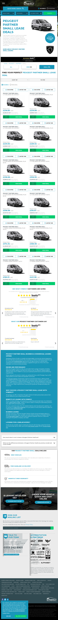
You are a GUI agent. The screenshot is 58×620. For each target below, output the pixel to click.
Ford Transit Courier (33, 426)
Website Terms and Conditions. (16, 611)
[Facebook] (2, 599)
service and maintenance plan (15, 408)
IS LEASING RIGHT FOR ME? (15, 501)
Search (49, 13)
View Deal (18, 117)
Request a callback (12, 554)
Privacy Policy (29, 524)
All (11, 67)
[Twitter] (5, 599)
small (47, 67)
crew (29, 67)
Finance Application (43, 502)
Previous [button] (2, 313)
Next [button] (55, 313)
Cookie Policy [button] (6, 613)
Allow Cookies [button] (21, 616)
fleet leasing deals (14, 416)
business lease (18, 361)
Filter (43, 80)
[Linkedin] (8, 599)
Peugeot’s (8, 358)
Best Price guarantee (20, 407)
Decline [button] (8, 616)
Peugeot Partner (12, 378)
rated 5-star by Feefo (14, 402)
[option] (16, 312)
